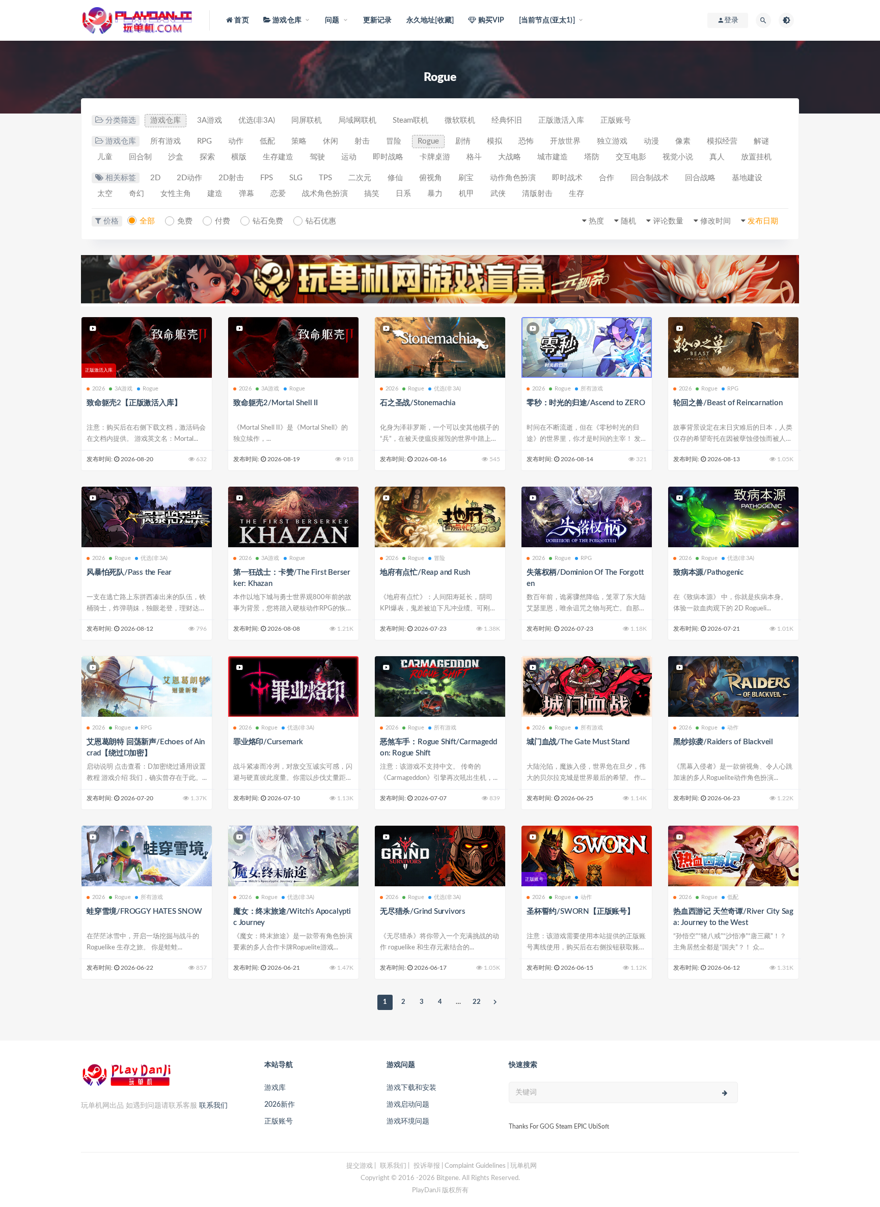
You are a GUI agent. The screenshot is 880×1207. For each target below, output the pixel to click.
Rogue (428, 141)
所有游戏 (165, 141)
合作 (606, 178)
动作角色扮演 (513, 178)
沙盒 (175, 157)
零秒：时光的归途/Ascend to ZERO (586, 403)
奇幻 (136, 194)
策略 (299, 141)
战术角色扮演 (325, 194)
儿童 (105, 157)
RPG (204, 141)
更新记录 (377, 20)
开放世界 (565, 141)
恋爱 (278, 194)
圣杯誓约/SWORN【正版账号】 (581, 911)
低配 (267, 141)
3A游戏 (209, 120)
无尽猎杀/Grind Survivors (422, 911)
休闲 (330, 141)
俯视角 (430, 178)
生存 (576, 194)
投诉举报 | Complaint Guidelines (460, 1166)
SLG (295, 178)
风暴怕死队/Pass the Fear (129, 572)
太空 (105, 194)
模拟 (494, 141)
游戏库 (275, 1087)
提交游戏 (359, 1166)
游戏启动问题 (408, 1104)
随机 (628, 221)
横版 (238, 157)
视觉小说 (678, 157)
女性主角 (175, 194)
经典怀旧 (506, 120)
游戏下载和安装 (411, 1087)
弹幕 (246, 194)
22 (477, 1002)
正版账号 (615, 120)
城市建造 (552, 157)
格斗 (474, 157)
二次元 (359, 178)
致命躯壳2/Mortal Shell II (275, 403)
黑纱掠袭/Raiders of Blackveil (723, 742)
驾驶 (317, 157)
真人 (717, 157)
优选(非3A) (256, 120)
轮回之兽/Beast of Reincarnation (728, 403)
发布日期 (763, 221)
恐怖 (526, 141)
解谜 (761, 141)
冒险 (393, 141)
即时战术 (567, 178)
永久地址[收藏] (430, 20)
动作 (235, 141)
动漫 (651, 141)
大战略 (509, 157)
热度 (596, 221)
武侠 (498, 194)
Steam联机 (410, 120)
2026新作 (279, 1104)
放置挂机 (756, 157)
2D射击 (231, 178)
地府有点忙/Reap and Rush (425, 572)
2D (155, 178)
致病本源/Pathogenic (708, 572)
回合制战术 (649, 178)
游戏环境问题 (408, 1121)
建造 (215, 194)
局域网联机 (357, 120)
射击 (362, 141)
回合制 (140, 157)
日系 (403, 194)
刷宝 (466, 178)
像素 (683, 141)
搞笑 (371, 194)
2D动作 (189, 178)
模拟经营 (722, 141)
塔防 (591, 157)
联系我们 (213, 1105)
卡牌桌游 (435, 157)
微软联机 (460, 120)
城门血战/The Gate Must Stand (578, 742)
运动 (348, 157)
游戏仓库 (165, 120)
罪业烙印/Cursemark (268, 742)
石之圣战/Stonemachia (418, 403)
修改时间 (715, 221)
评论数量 (668, 221)
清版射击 (537, 194)
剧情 (463, 141)
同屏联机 (306, 120)
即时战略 (388, 157)
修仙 (395, 178)
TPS (325, 178)
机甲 (466, 194)
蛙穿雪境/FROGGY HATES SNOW (144, 911)
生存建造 (278, 157)
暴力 (435, 194)
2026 (98, 388)
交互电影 (631, 157)
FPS (266, 178)
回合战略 (700, 178)
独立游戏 (612, 141)
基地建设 (747, 178)
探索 (207, 157)
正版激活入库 (561, 120)
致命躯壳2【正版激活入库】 (134, 403)
